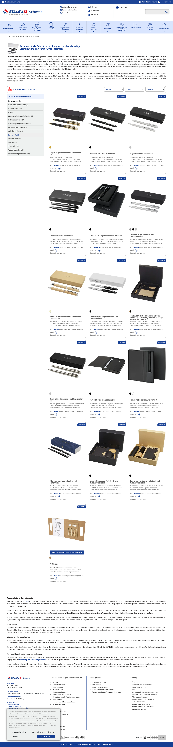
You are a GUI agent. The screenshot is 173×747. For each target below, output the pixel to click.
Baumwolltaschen (58, 685)
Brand (129, 89)
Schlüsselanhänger (59, 704)
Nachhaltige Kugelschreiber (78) (19, 124)
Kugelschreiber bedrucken (65, 28)
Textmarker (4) (13, 146)
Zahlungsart (96, 685)
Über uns (135, 682)
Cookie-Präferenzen (138, 702)
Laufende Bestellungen (69, 7)
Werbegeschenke (8, 28)
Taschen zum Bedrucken (23, 28)
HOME (9, 36)
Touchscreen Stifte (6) (16, 150)
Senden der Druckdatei (100, 687)
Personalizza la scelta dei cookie (43, 732)
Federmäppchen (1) (15, 109)
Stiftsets (25, 601)
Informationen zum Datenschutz (143, 707)
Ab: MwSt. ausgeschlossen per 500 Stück (65, 168)
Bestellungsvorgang (99, 682)
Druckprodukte (164, 28)
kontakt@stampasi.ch (16, 687)
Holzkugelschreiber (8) (16, 120)
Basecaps (55, 682)
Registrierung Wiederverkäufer (103, 689)
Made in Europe (136, 27)
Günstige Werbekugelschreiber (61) (20, 116)
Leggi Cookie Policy (19, 732)
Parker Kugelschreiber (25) (17, 127)
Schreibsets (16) (13, 135)
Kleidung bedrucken (93, 28)
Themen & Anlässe (150, 28)
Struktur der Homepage (140, 709)
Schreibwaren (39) (14, 139)
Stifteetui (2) (12, 142)
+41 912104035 (165, 2)
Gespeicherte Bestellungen (70, 10)
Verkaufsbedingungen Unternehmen (145, 692)
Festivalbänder (57, 689)
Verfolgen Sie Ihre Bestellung (142, 685)
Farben (108, 89)
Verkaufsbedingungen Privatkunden (144, 694)
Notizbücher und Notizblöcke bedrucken (122, 28)
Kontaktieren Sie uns (149, 2)
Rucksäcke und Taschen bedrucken (37, 28)
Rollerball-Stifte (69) (15, 131)
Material (150, 89)
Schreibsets (35, 36)
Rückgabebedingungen (140, 697)
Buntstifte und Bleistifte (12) (18, 105)
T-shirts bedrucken (51, 28)
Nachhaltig (107, 28)
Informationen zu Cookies (141, 704)
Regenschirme (57, 699)
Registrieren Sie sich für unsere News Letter (107, 692)
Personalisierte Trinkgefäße (79, 28)
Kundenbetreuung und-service (143, 699)
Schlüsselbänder (58, 707)
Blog (133, 689)
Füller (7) (11, 112)
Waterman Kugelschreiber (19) (19, 154)
